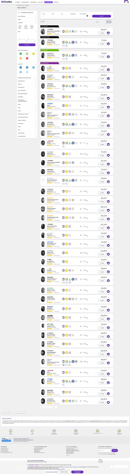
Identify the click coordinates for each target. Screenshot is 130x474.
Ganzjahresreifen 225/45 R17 (20, 413)
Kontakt (67, 455)
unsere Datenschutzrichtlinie (59, 469)
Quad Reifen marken (4, 450)
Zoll (62, 13)
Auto (23, 5)
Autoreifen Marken (4, 447)
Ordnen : (97, 22)
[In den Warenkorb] (108, 33)
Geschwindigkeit (83, 13)
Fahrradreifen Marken (4, 449)
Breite (44, 13)
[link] (18, 2)
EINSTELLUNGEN (64, 472)
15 (53, 407)
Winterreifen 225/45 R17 (7, 413)
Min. (19, 38)
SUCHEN (101, 16)
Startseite (20, 5)
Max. (28, 38)
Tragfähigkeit (73, 13)
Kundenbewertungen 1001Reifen (72, 447)
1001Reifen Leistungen (70, 448)
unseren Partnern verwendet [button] (71, 466)
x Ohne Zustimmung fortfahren (51, 471)
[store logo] (7, 2)
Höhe (53, 13)
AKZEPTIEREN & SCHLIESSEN (77, 472)
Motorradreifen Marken (5, 448)
